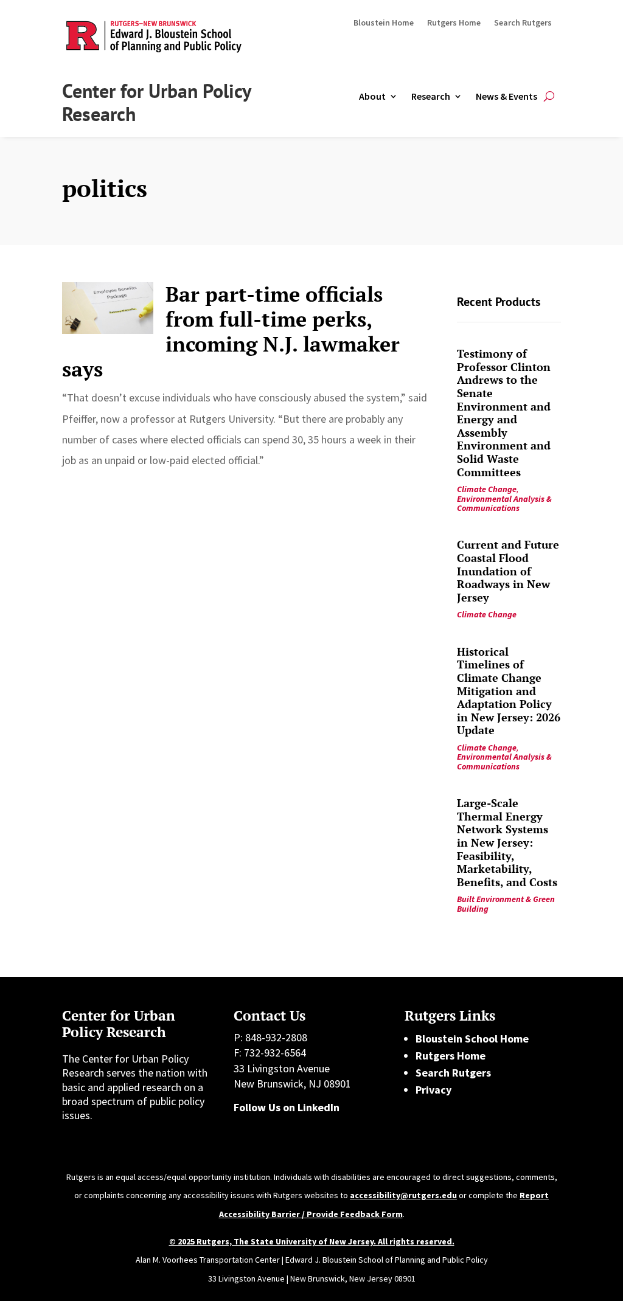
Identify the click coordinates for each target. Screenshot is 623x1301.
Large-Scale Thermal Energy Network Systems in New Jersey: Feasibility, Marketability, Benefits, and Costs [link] (507, 842)
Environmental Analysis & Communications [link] (504, 503)
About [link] (372, 96)
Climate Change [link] (487, 489)
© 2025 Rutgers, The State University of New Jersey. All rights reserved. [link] (311, 1241)
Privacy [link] (433, 1090)
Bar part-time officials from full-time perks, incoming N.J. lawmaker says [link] (231, 331)
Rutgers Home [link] (454, 23)
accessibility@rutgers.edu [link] (403, 1195)
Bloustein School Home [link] (472, 1039)
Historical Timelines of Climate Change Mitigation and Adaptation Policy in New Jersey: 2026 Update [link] (508, 691)
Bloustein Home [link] (383, 23)
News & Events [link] (506, 96)
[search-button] (549, 96)
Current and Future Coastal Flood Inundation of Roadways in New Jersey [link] (508, 570)
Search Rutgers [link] (523, 23)
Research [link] (430, 96)
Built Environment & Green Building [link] (506, 903)
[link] (107, 307)
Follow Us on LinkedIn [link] (286, 1107)
